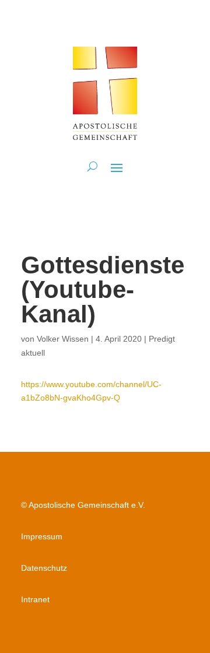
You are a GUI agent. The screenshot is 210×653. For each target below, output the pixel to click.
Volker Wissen (63, 338)
